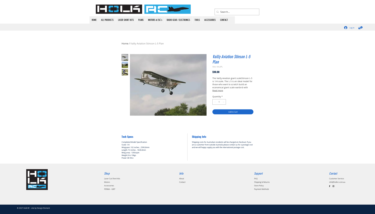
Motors (107, 182)
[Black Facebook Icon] (329, 186)
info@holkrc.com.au (337, 182)
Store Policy (259, 185)
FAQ (256, 178)
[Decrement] (215, 102)
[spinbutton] (219, 102)
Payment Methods (261, 189)
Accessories (109, 185)
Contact (182, 182)
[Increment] (223, 102)
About (181, 178)
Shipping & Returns (262, 182)
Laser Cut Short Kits (112, 178)
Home (125, 43)
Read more (217, 90)
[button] (360, 27)
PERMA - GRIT (109, 189)
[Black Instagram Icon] (333, 186)
